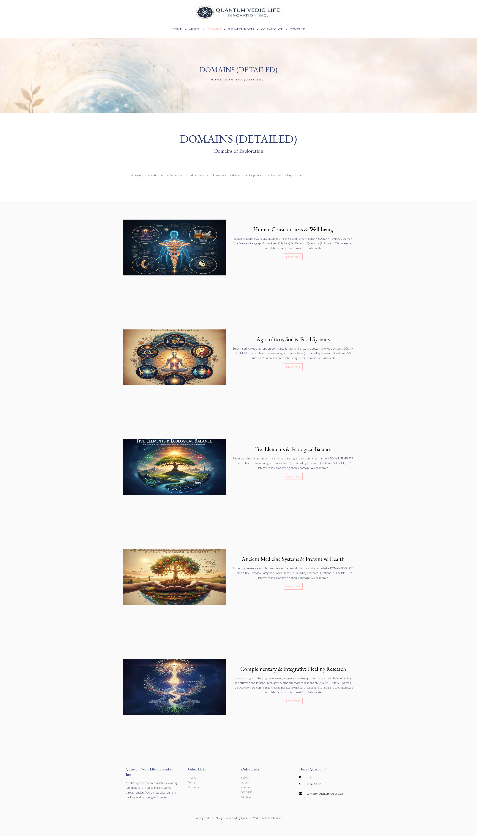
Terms (191, 782)
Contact (297, 29)
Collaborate (271, 29)
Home (176, 29)
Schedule (246, 792)
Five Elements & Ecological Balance (293, 449)
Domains (214, 29)
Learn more (293, 256)
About (194, 29)
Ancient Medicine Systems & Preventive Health (293, 559)
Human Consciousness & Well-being (293, 229)
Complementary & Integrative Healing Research (293, 668)
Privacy (192, 778)
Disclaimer (194, 787)
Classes (245, 787)
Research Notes (241, 29)
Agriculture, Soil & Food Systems (293, 339)
